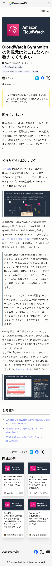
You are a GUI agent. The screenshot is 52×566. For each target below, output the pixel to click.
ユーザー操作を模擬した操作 (16, 238)
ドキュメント (22, 369)
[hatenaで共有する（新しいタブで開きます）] (37, 78)
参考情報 (6, 168)
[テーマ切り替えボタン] (49, 3)
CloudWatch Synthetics (13, 67)
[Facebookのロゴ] (36, 552)
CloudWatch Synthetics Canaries (17, 71)
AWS (36, 71)
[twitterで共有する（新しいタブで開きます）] (48, 78)
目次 (43, 10)
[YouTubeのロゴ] (48, 552)
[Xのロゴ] (42, 552)
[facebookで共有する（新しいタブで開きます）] (42, 78)
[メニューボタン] (4, 3)
